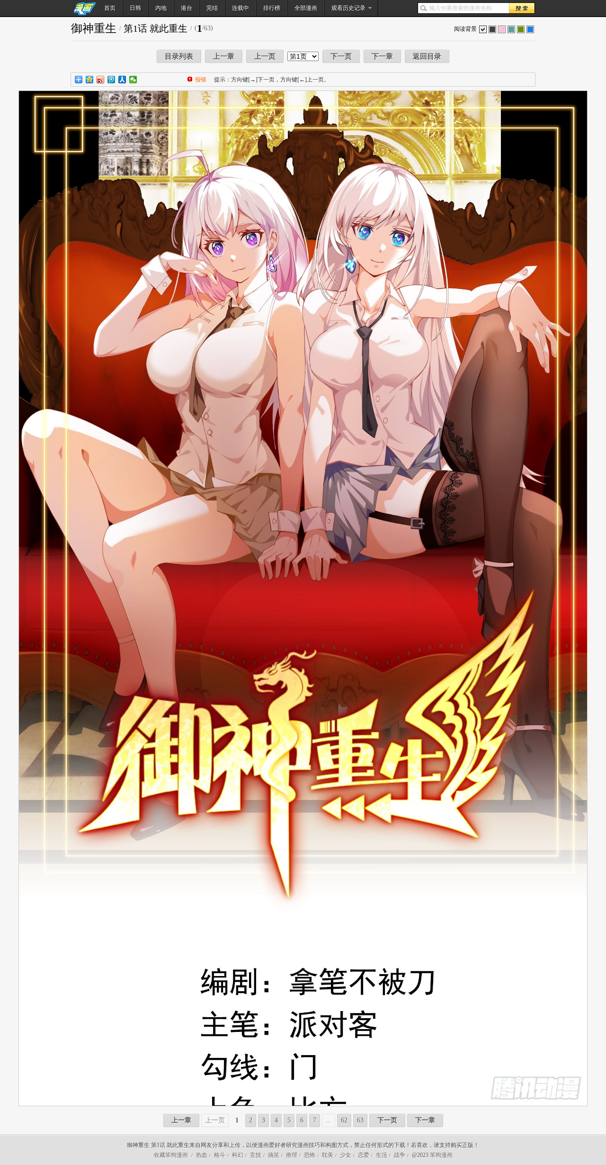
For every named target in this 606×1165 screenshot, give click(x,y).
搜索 (522, 8)
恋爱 (363, 1155)
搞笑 (273, 1155)
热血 (201, 1155)
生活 (381, 1155)
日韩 (135, 8)
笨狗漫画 (441, 1155)
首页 (110, 8)
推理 (291, 1155)
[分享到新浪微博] (101, 79)
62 (344, 1120)
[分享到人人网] (122, 79)
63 (360, 1120)
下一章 (382, 56)
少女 (345, 1155)
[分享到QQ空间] (90, 79)
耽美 (327, 1155)
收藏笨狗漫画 (171, 1155)
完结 (212, 8)
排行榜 (271, 8)
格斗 (219, 1155)
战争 (399, 1155)
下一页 (341, 56)
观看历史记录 (348, 8)
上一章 (223, 56)
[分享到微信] (133, 79)
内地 (161, 8)
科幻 (237, 1155)
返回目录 (427, 56)
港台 (186, 8)
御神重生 (93, 28)
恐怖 (309, 1155)
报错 (200, 79)
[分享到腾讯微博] (111, 79)
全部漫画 (305, 8)
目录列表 (179, 56)
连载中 (240, 8)
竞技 (255, 1155)
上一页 (265, 56)
